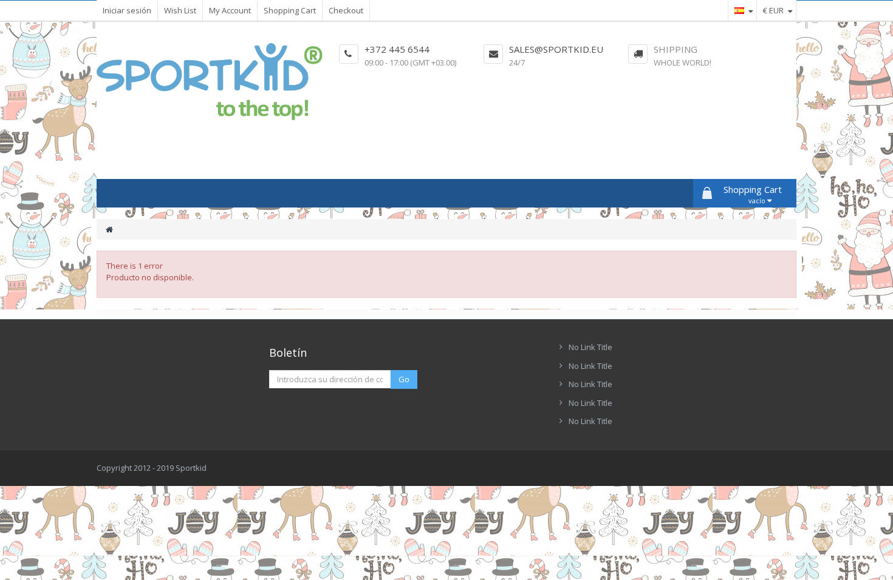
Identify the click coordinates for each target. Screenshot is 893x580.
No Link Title (590, 347)
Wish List (180, 10)
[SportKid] (210, 81)
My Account (230, 10)
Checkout (346, 10)
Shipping (675, 49)
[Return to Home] (109, 229)
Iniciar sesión (127, 10)
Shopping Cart (290, 10)
